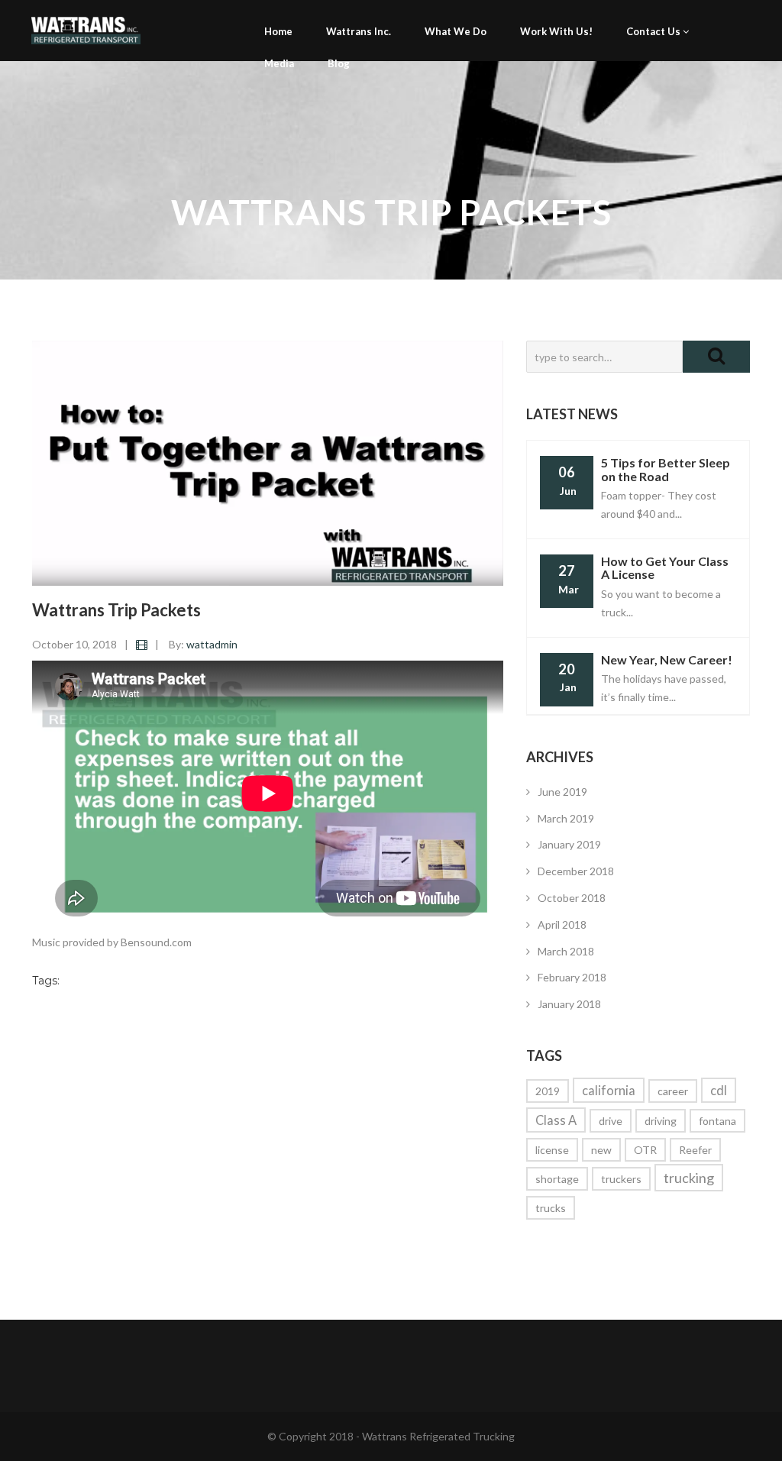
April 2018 (562, 924)
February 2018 (572, 977)
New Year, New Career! (666, 659)
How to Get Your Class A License (665, 568)
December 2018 (576, 871)
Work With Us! (556, 31)
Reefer (695, 1149)
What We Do (455, 31)
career (673, 1090)
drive (610, 1120)
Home (278, 31)
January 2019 (569, 844)
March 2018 (566, 951)
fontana (717, 1120)
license (552, 1149)
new (601, 1149)
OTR (645, 1149)
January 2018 (569, 1003)
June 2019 (562, 791)
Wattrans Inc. (358, 31)
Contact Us (654, 31)
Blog (339, 63)
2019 (547, 1090)
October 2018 (572, 897)
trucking (689, 1177)
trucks (550, 1207)
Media (279, 63)
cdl (718, 1090)
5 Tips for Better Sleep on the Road (665, 469)
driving (661, 1120)
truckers (621, 1178)
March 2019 (566, 818)
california (608, 1090)
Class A (556, 1120)
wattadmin (212, 644)
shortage (557, 1178)
